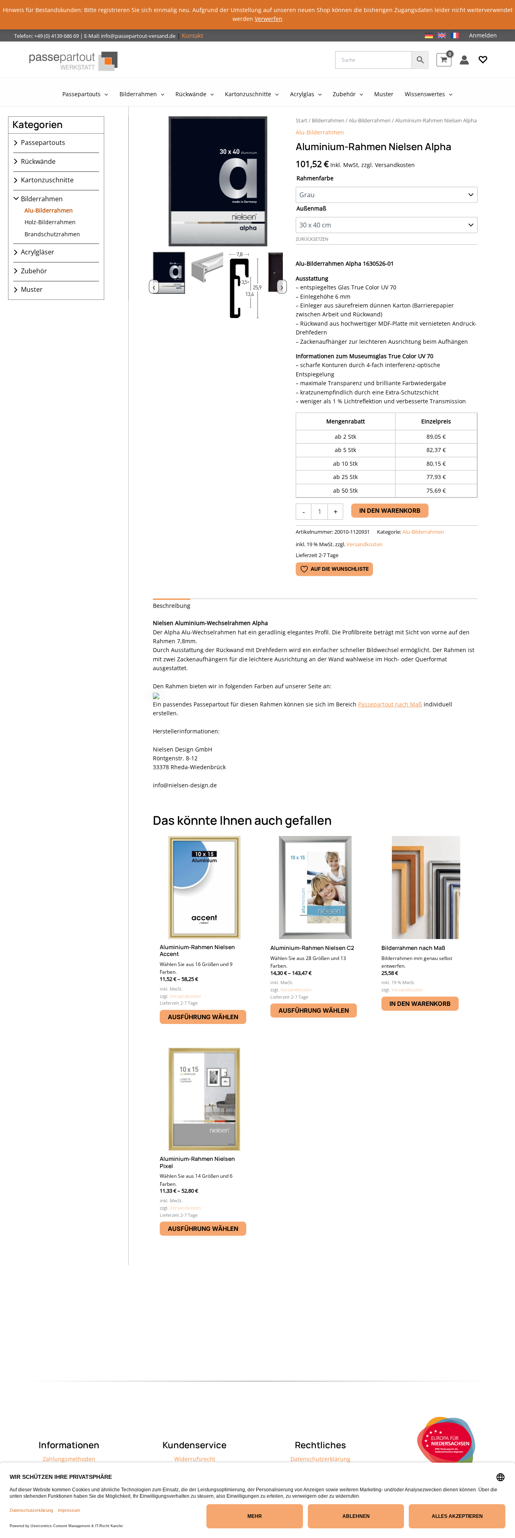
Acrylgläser (37, 252)
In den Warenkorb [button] (420, 1003)
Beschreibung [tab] (171, 605)
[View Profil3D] (207, 285)
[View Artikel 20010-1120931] (169, 285)
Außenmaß (311, 208)
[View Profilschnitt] (245, 285)
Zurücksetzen (312, 239)
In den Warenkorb (389, 510)
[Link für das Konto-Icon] (464, 60)
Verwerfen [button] (268, 19)
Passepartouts (43, 142)
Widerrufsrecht (194, 1459)
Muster (32, 289)
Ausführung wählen (203, 1017)
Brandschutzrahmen (52, 234)
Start (301, 120)
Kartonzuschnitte (47, 180)
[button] (483, 60)
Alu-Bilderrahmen (49, 210)
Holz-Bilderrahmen (50, 222)
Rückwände (38, 161)
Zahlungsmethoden (69, 1459)
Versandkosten (364, 544)
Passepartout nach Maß (390, 704)
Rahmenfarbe (315, 178)
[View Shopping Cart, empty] (444, 59)
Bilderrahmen (42, 198)
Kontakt (192, 35)
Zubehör (34, 270)
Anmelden (483, 35)
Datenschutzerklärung (320, 1459)
